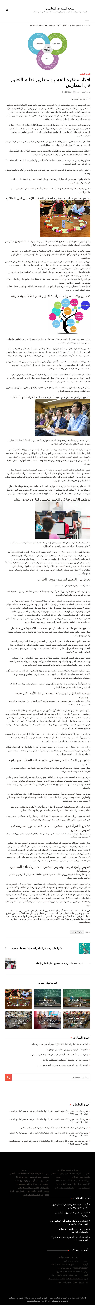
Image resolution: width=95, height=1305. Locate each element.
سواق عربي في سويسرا (66, 1282)
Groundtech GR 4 (73, 1271)
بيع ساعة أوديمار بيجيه (33, 1180)
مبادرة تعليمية (77, 931)
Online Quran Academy (9, 1092)
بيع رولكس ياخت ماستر (67, 1275)
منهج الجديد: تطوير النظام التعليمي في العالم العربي (18, 1003)
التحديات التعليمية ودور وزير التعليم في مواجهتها (67, 1049)
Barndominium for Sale (85, 1092)
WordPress (46, 1301)
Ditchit (61, 1092)
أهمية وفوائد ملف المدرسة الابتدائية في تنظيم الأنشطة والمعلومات (77, 1022)
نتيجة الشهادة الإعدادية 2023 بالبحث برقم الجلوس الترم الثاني (47, 1127)
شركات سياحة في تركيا (33, 1194)
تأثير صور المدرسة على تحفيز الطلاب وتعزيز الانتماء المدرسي (18, 1023)
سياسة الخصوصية (33, 1301)
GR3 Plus (60, 1180)
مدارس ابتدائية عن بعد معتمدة (68, 585)
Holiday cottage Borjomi (30, 1173)
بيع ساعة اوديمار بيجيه (64, 1187)
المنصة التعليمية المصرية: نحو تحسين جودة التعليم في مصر (62, 1065)
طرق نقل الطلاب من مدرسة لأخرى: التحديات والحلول (47, 1023)
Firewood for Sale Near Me (36, 1092)
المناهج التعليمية (85, 74)
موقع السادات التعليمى (60, 8)
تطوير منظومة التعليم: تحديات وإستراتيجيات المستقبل (76, 1002)
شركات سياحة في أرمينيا (70, 1173)
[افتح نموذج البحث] (7, 10)
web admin (85, 92)
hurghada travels (74, 1278)
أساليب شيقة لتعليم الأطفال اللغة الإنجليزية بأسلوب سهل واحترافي (59, 1044)
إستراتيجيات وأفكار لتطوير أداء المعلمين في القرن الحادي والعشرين (59, 1054)
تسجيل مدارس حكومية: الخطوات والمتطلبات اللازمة (65, 1060)
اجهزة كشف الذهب (65, 1264)
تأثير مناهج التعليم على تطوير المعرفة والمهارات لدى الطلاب (47, 1002)
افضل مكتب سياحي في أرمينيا (29, 1191)
